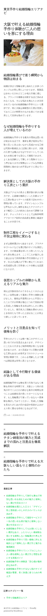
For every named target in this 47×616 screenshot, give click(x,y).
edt (8, 415)
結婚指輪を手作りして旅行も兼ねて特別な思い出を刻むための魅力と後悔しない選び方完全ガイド (24, 499)
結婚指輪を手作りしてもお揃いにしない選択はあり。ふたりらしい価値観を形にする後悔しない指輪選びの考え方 (24, 532)
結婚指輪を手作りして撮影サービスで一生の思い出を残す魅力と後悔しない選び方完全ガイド (24, 521)
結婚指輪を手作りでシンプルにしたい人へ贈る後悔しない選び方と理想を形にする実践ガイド (24, 554)
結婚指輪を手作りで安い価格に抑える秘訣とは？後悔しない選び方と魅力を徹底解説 (24, 543)
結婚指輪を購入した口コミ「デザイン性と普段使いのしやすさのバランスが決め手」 (24, 510)
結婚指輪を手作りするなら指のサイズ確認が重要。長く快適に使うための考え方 (24, 572)
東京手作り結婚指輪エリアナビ (15, 608)
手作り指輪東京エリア (16, 597)
